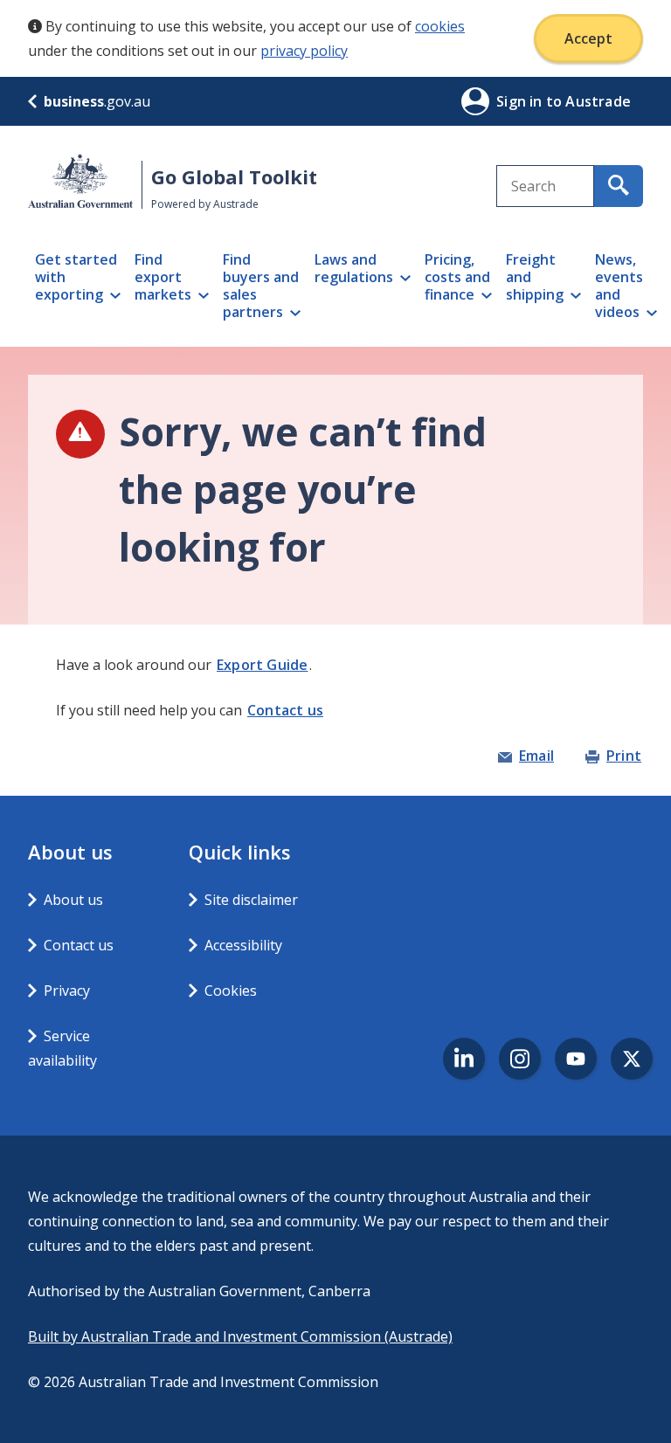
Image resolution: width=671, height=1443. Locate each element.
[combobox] (545, 186)
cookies (440, 26)
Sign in (521, 101)
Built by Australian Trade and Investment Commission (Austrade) (240, 1336)
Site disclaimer (251, 899)
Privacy (67, 990)
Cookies (230, 990)
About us (73, 899)
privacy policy (304, 50)
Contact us (285, 710)
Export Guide (262, 664)
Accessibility (243, 945)
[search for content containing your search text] (618, 186)
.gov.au (97, 101)
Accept (588, 38)
